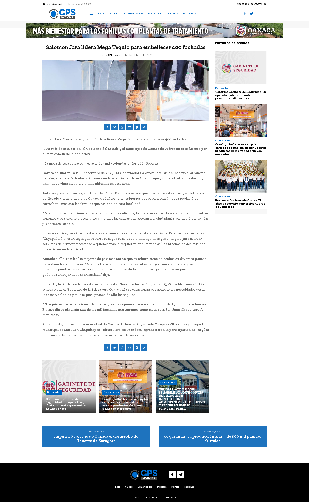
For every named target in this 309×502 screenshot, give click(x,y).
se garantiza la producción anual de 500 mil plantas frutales (212, 438)
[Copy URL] (144, 127)
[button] (203, 13)
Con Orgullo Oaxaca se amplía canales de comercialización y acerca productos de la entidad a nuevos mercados (240, 149)
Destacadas (53, 392)
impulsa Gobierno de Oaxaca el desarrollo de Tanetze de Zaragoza (96, 438)
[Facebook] (245, 13)
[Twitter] (251, 13)
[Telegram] (137, 127)
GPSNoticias (112, 55)
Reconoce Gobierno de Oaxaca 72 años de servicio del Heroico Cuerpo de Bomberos (240, 203)
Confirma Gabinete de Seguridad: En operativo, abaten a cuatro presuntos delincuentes (240, 95)
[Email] (129, 127)
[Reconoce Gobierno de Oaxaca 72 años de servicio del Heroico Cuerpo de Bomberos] (241, 176)
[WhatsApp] (122, 127)
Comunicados (111, 392)
